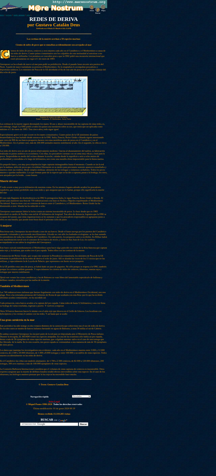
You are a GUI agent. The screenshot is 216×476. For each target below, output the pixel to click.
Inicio (2, 15)
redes (28, 15)
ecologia (8, 15)
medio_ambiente (19, 15)
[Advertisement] (39, 452)
